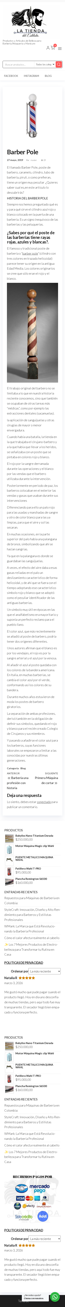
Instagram (31, 75)
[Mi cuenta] (48, 48)
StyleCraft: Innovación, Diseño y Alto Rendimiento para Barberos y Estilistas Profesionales (32, 915)
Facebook (11, 75)
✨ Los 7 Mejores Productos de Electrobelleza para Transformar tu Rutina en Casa (31, 949)
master (34, 160)
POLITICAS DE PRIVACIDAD (23, 963)
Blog (48, 75)
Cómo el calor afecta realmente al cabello (31, 938)
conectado (44, 802)
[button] (60, 48)
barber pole (30, 253)
